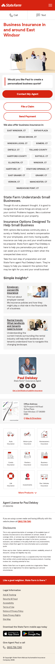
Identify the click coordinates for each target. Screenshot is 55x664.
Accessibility (8, 603)
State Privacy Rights (12, 615)
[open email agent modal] (27, 386)
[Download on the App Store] (12, 633)
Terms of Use (8, 607)
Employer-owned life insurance (13, 290)
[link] (14, 5)
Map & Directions (33, 418)
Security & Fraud (10, 599)
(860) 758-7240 (24, 522)
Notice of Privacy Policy (13, 611)
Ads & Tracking (9, 595)
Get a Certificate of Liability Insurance (27, 390)
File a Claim (27, 106)
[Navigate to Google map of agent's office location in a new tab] (33, 386)
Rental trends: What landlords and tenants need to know (15, 324)
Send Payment (27, 116)
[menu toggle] (50, 5)
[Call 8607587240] (21, 386)
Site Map (7, 619)
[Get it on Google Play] (32, 633)
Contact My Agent (27, 94)
